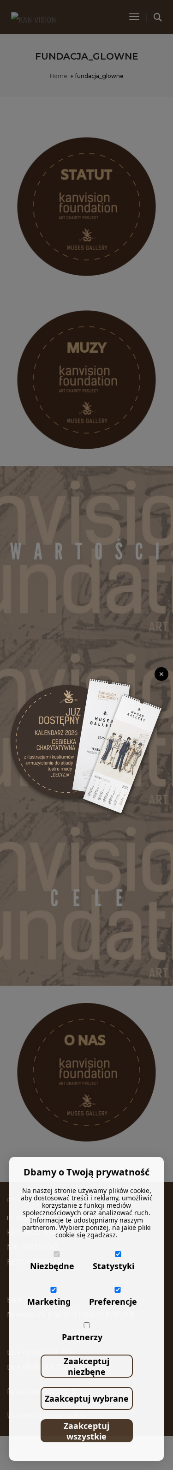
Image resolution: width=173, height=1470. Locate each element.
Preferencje (113, 1301)
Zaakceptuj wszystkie (86, 1431)
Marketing (49, 1301)
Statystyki (113, 1265)
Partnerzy (82, 1337)
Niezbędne (52, 1265)
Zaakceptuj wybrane (87, 1398)
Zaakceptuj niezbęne (86, 1366)
